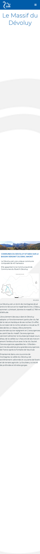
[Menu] (35, 5)
